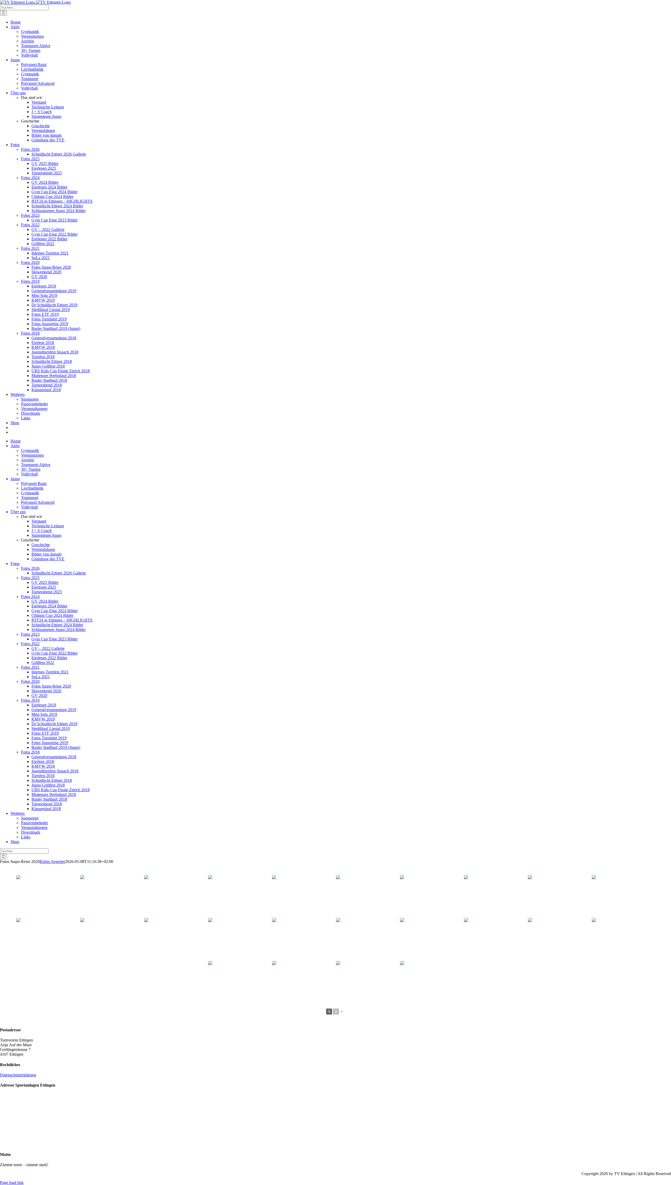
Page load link (12, 1182)
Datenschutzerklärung (18, 1075)
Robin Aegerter (52, 861)
